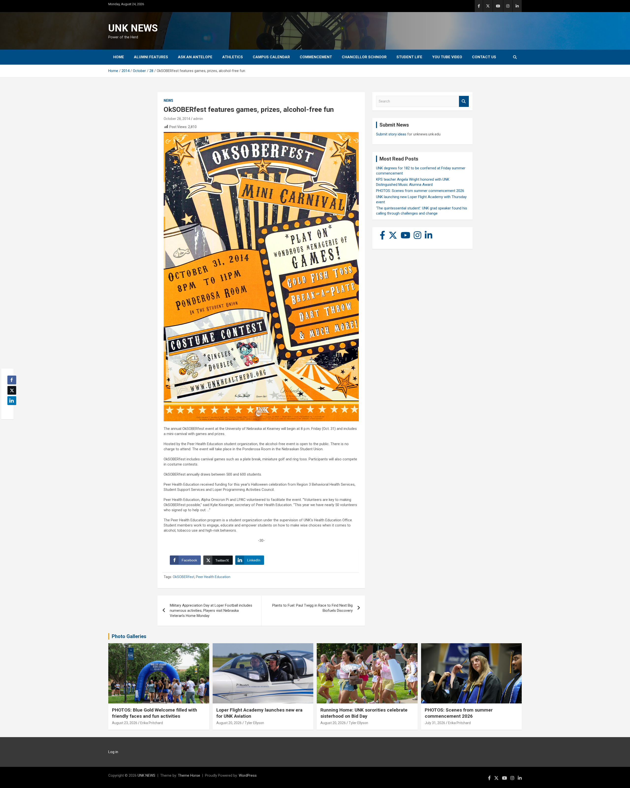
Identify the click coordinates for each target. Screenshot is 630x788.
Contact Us (484, 57)
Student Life (409, 57)
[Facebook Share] (11, 380)
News (168, 100)
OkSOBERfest (183, 577)
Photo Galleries (129, 636)
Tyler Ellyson (254, 723)
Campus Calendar (271, 57)
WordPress (248, 775)
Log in (113, 752)
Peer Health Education (213, 577)
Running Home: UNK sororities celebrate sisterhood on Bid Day (364, 713)
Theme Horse (189, 775)
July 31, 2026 (435, 723)
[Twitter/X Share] (11, 390)
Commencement (316, 57)
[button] (10, 410)
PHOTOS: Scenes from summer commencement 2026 (420, 191)
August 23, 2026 (124, 723)
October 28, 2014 (177, 119)
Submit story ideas (391, 134)
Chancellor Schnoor (364, 57)
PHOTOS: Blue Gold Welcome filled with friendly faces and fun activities (154, 713)
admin (198, 119)
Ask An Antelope (195, 57)
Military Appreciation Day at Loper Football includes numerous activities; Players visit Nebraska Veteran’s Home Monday (211, 610)
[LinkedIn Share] (11, 400)
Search (464, 101)
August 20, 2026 (229, 723)
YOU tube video (447, 57)
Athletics (232, 57)
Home (118, 57)
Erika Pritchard (151, 723)
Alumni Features (151, 57)
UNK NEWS (133, 28)
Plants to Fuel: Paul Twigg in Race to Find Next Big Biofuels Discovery (312, 608)
